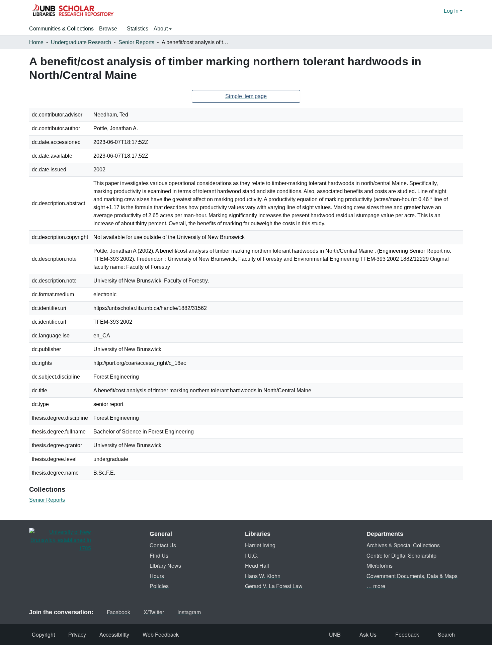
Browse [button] (108, 28)
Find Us (159, 555)
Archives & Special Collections (403, 545)
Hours (157, 576)
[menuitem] (110, 28)
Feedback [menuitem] (407, 634)
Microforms (379, 565)
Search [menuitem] (446, 634)
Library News (165, 565)
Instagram (189, 612)
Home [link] (36, 42)
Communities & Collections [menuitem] (61, 28)
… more (375, 586)
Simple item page (246, 96)
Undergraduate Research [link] (81, 42)
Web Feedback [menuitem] (161, 634)
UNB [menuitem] (335, 634)
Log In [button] (452, 11)
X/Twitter (154, 612)
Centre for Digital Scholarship (401, 555)
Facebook (118, 612)
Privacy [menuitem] (77, 634)
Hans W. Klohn (262, 576)
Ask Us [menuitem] (368, 634)
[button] (72, 11)
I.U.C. (251, 555)
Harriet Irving (260, 545)
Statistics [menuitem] (137, 28)
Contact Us (163, 545)
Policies (159, 586)
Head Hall (257, 565)
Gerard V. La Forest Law (274, 586)
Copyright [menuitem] (43, 634)
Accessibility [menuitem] (114, 634)
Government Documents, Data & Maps (412, 576)
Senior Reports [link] (136, 42)
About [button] (161, 28)
